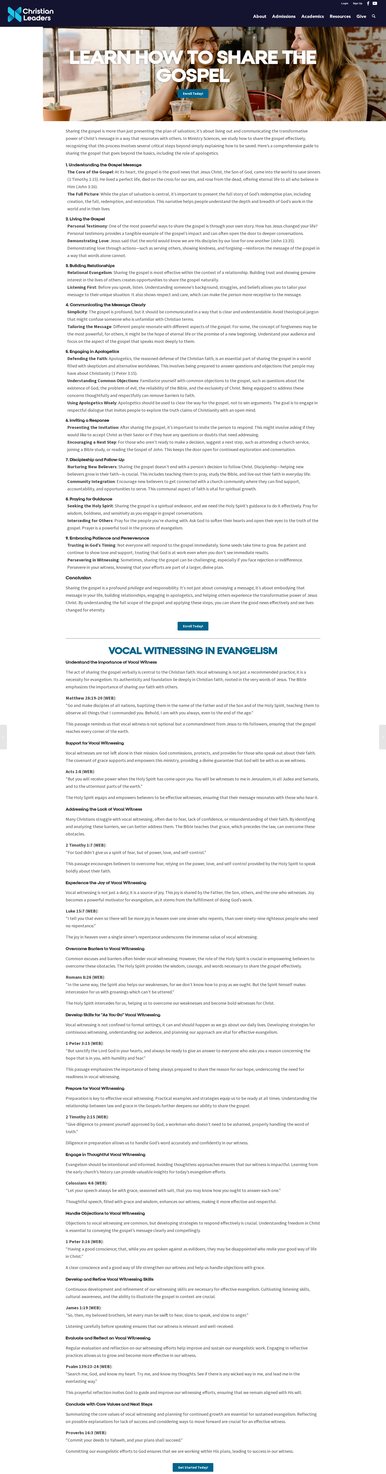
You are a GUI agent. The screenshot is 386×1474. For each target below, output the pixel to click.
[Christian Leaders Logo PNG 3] (31, 17)
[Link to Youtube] (374, 3)
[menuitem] (345, 3)
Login (344, 3)
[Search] (373, 17)
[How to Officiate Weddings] (382, 737)
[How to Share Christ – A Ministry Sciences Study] (3, 737)
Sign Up (357, 3)
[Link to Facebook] (368, 3)
